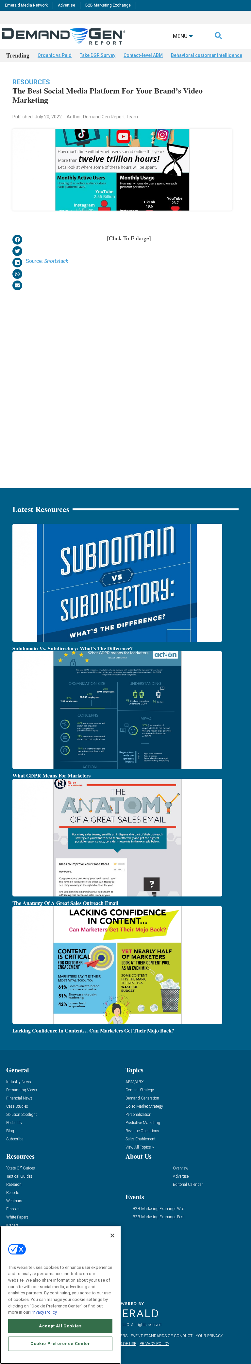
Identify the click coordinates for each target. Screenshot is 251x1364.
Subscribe (14, 1139)
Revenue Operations (142, 1131)
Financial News (19, 1098)
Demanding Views (21, 1090)
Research (14, 1185)
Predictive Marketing (143, 1123)
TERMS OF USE (122, 1343)
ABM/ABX (134, 1082)
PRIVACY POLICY (154, 1343)
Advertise (66, 5)
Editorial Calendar (188, 1185)
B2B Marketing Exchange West (159, 1209)
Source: (47, 261)
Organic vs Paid (55, 55)
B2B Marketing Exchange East (159, 1217)
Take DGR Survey (97, 55)
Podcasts (14, 1123)
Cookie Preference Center (60, 1343)
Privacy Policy (43, 1312)
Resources (31, 82)
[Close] (112, 1235)
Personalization (138, 1115)
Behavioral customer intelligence (206, 55)
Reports (12, 1193)
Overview (180, 1168)
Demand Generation (142, 1098)
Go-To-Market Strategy (144, 1106)
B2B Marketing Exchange (108, 5)
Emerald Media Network (26, 5)
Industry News (18, 1082)
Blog (10, 1131)
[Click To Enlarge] (129, 238)
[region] (60, 1295)
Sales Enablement (141, 1139)
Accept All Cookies (60, 1325)
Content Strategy (140, 1090)
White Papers (17, 1217)
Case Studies (17, 1106)
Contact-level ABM (143, 55)
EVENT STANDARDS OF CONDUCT (161, 1336)
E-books (13, 1209)
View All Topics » (140, 1147)
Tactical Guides (19, 1176)
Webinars (14, 1201)
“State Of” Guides (20, 1168)
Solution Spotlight (21, 1115)
